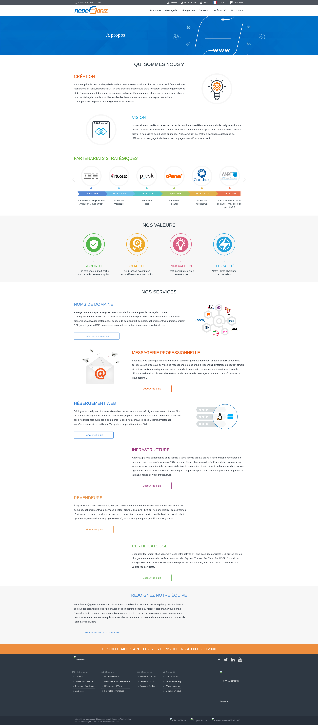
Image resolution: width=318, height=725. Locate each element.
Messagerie (171, 10)
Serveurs (204, 10)
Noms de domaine (112, 676)
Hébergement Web (113, 686)
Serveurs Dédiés (147, 686)
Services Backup (173, 681)
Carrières (79, 691)
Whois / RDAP (190, 2)
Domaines (155, 10)
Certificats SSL (220, 10)
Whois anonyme (172, 686)
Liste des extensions (96, 336)
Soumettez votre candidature (101, 632)
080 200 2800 (204, 649)
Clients (205, 2)
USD (223, 2)
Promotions (237, 10)
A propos (78, 676)
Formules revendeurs (114, 691)
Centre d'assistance (83, 681)
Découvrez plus (151, 388)
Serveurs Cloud (146, 681)
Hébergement (188, 10)
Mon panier (239, 2)
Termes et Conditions (84, 686)
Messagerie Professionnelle (117, 681)
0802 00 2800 (95, 2)
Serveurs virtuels (147, 676)
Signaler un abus (173, 691)
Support (173, 2)
